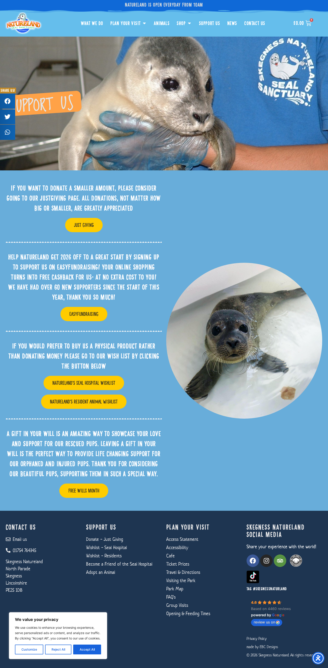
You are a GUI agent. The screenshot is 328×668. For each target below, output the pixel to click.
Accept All (87, 649)
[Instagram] (266, 560)
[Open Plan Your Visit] (144, 23)
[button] (7, 101)
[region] (58, 635)
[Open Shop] (189, 23)
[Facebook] (253, 560)
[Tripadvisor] (280, 560)
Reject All (58, 649)
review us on (264, 622)
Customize (29, 649)
